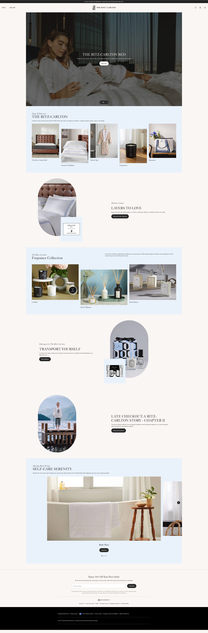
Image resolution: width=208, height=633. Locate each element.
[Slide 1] (103, 102)
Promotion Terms (104, 603)
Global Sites (125, 603)
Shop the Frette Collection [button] (120, 216)
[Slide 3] (104, 555)
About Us (81, 603)
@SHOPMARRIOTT (105, 600)
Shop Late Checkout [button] (118, 430)
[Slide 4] (106, 555)
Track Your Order (89, 603)
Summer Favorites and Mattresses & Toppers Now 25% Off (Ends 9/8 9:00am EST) (104, 1)
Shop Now (105, 63)
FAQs (97, 603)
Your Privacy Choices (87, 613)
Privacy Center (74, 613)
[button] (205, 8)
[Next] (107, 102)
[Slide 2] (104, 102)
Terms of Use (98, 613)
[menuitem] (6, 7)
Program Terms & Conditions (110, 613)
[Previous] (101, 102)
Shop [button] (4, 7)
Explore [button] (12, 7)
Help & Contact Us (124, 613)
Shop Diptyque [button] (45, 359)
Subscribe (131, 586)
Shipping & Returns (115, 603)
